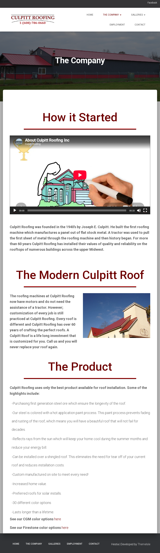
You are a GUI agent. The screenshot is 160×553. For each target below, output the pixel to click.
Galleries (137, 14)
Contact (140, 24)
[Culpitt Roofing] (33, 20)
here (57, 519)
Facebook (152, 2)
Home (90, 14)
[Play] (15, 210)
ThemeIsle (144, 544)
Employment (117, 24)
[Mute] (139, 210)
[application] (80, 174)
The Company (111, 14)
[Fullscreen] (145, 210)
